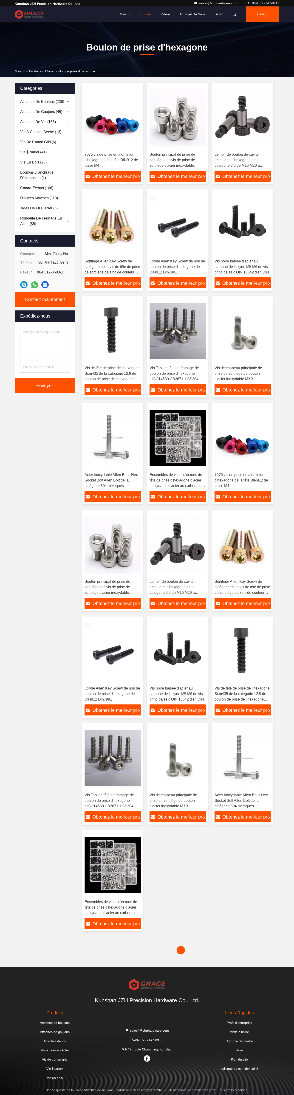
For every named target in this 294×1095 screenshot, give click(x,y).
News (239, 1050)
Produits (145, 14)
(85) (41, 221)
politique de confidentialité (239, 1068)
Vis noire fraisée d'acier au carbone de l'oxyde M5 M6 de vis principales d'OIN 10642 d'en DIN (242, 266)
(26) (33, 162)
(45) (41, 112)
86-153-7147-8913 (265, 3)
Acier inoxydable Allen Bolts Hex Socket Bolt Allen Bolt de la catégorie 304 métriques (111, 480)
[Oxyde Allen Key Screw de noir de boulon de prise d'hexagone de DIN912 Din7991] (178, 224)
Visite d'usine (239, 1032)
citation (262, 14)
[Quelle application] (34, 285)
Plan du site (239, 1059)
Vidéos (165, 14)
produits (35, 71)
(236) (42, 102)
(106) (36, 188)
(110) (39, 198)
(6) (38, 142)
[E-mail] (45, 285)
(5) (39, 208)
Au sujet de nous (192, 14)
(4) (37, 175)
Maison (125, 14)
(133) (38, 122)
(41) (33, 152)
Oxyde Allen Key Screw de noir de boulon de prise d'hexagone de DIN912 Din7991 (177, 266)
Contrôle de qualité (239, 1041)
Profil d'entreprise (239, 1023)
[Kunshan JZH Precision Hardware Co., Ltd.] (29, 14)
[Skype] (24, 285)
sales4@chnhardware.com (218, 3)
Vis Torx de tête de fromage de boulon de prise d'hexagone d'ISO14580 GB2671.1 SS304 (174, 373)
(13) (40, 132)
